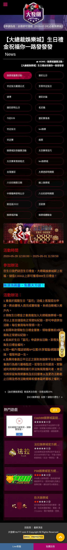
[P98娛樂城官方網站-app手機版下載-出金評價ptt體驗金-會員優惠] (19, 479)
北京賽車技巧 (45, 150)
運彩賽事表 (44, 118)
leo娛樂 (42, 129)
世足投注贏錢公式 (15, 86)
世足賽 (10, 140)
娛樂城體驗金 (45, 215)
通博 (9, 97)
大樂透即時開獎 (46, 172)
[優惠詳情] (62, 344)
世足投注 (11, 129)
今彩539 (11, 118)
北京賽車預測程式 (15, 161)
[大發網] (33, 12)
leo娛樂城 (43, 161)
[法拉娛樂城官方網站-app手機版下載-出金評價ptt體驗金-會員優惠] (19, 452)
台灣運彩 (11, 172)
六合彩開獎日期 (14, 182)
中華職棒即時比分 (15, 193)
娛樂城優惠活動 (14, 75)
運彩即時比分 (13, 107)
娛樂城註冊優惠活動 (16, 150)
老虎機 (42, 107)
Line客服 (16, 546)
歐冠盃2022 (12, 204)
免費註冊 (50, 546)
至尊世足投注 (45, 86)
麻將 (41, 140)
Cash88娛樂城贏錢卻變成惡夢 (47, 418)
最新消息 (38, 527)
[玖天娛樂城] (19, 505)
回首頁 (27, 527)
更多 (55, 410)
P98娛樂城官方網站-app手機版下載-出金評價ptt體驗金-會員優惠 (47, 471)
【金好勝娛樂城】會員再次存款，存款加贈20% (29, 392)
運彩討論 (43, 97)
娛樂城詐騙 (12, 215)
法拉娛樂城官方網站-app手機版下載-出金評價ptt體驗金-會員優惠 (47, 445)
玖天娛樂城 (41, 497)
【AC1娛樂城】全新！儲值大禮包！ (43, 397)
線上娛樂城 (44, 182)
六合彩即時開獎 (46, 193)
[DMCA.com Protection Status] (33, 537)
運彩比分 (43, 75)
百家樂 (42, 204)
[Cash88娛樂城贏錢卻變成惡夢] (19, 426)
